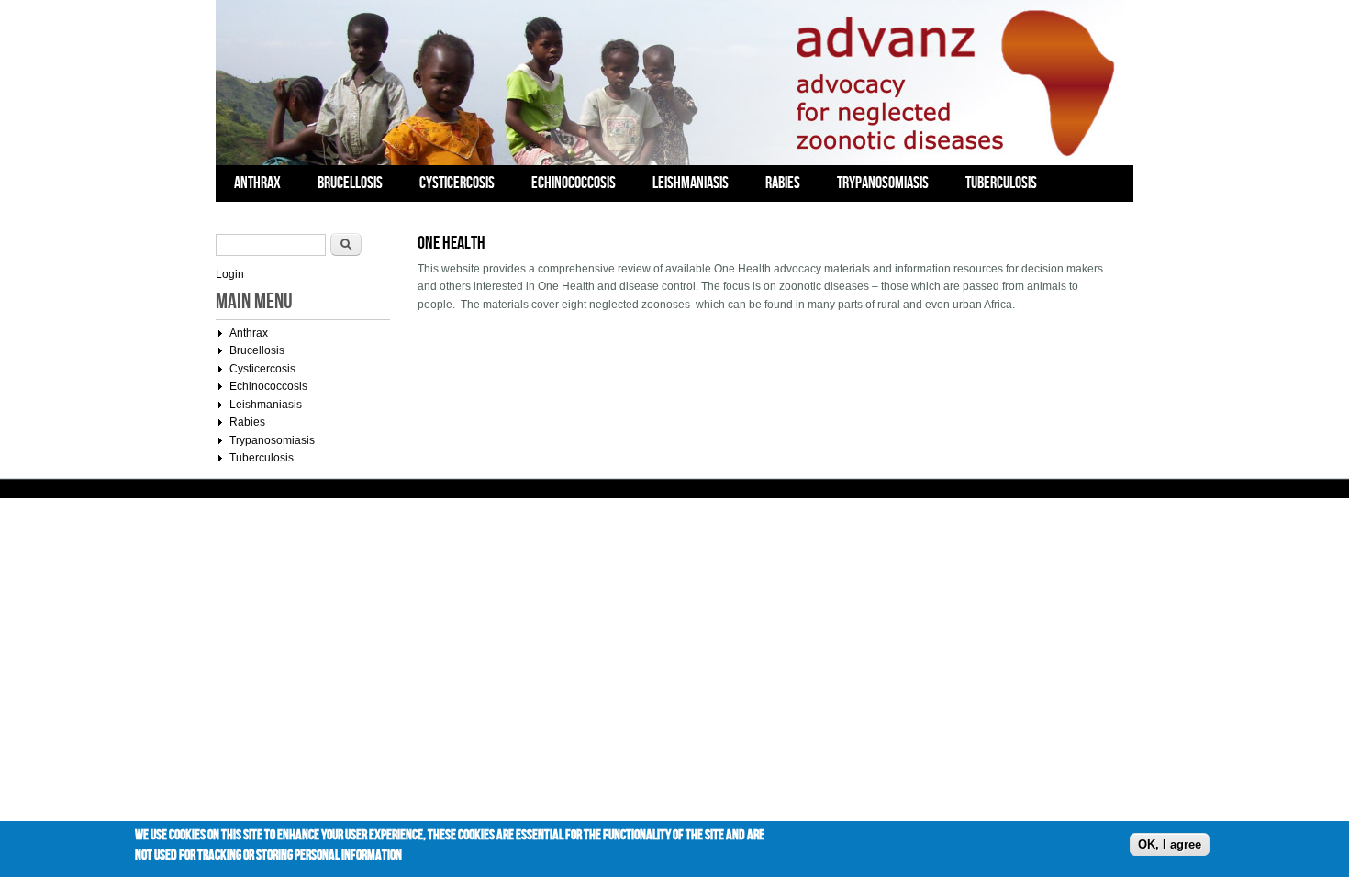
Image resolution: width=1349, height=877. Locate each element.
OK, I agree (1169, 844)
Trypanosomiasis (883, 183)
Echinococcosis (573, 183)
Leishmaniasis (690, 183)
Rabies (782, 183)
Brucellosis (350, 183)
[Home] (670, 161)
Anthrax (257, 183)
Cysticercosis (457, 183)
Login (230, 274)
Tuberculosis (1001, 183)
